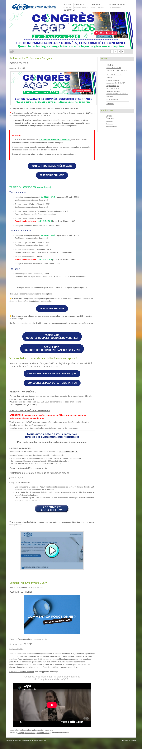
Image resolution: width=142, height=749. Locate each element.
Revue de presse (112, 99)
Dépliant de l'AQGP (112, 86)
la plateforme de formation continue (54, 140)
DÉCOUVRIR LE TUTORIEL (20, 592)
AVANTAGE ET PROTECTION (116, 70)
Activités (109, 77)
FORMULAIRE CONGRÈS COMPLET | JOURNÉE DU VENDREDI (52, 336)
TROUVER (98, 5)
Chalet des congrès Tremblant (44, 113)
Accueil (68, 5)
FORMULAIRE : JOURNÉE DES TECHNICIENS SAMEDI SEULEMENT (52, 348)
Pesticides (109, 96)
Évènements (23, 468)
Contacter (69, 11)
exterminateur (19, 730)
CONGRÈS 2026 (18, 63)
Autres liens (110, 104)
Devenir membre (117, 5)
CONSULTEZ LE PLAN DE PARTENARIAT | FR (52, 373)
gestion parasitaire (45, 730)
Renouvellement (43, 733)
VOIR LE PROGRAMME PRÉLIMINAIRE (52, 166)
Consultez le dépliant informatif (21, 672)
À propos (81, 5)
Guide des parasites (113, 91)
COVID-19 (110, 65)
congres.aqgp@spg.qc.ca (76, 287)
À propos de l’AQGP (20, 644)
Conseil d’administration (114, 75)
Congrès (21, 733)
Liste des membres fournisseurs (117, 94)
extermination (31, 730)
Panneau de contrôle (129, 740)
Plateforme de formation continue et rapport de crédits (39, 473)
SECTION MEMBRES (113, 68)
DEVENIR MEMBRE (113, 88)
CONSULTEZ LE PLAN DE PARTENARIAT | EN (52, 383)
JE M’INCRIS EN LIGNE (52, 175)
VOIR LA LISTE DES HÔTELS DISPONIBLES (29, 410)
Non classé (109, 121)
